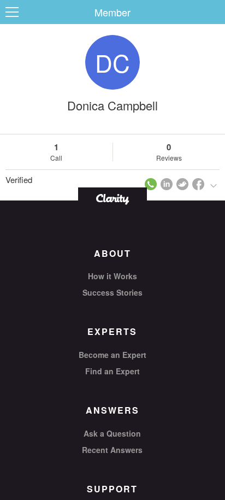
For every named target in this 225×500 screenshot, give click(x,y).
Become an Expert (112, 354)
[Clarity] (112, 198)
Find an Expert (112, 371)
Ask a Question (112, 433)
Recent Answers (112, 449)
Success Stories (112, 292)
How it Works (112, 275)
